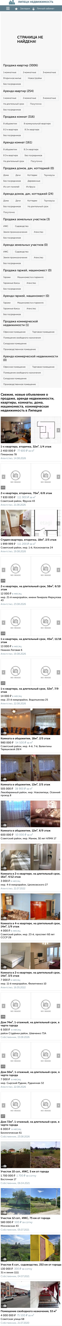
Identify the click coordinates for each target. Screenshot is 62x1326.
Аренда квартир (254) (18, 91)
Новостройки (35, 78)
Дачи (18, 175)
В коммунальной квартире (37, 124)
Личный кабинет (45, 8)
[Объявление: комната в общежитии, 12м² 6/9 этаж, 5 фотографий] (30, 827)
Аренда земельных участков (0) (25, 244)
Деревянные (34, 181)
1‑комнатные (9, 72)
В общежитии (10, 124)
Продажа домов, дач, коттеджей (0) (28, 168)
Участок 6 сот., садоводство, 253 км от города (31, 1265)
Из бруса (30, 187)
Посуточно (35, 104)
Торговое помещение (43, 332)
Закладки (25, 8)
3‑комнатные (49, 72)
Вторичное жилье (12, 78)
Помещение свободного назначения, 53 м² (29, 1311)
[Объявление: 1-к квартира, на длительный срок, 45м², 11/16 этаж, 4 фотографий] (16, 635)
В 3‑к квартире (32, 130)
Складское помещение (14, 344)
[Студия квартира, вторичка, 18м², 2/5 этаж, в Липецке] (16, 536)
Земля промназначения (15, 232)
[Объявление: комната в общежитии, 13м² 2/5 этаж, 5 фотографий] (30, 781)
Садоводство (21, 226)
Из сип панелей (11, 187)
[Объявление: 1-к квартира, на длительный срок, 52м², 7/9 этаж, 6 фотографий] (16, 685)
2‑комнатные (29, 72)
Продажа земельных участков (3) (26, 219)
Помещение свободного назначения (22, 338)
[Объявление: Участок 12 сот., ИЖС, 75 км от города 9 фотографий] (30, 1214)
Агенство (38, 232)
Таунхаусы (49, 175)
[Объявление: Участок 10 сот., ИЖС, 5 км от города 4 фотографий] (30, 1168)
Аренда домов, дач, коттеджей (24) (28, 193)
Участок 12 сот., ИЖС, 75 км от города (25, 1218)
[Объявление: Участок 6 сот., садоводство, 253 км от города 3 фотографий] (30, 1261)
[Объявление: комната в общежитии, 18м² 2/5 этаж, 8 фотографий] (30, 735)
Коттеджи (32, 175)
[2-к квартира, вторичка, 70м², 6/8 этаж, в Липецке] (16, 489)
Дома (6, 175)
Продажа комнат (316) (19, 116)
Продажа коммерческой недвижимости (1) (20, 323)
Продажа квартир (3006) (20, 65)
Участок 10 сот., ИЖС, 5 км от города (25, 1171)
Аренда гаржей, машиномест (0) (26, 296)
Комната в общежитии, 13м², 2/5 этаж (25, 784)
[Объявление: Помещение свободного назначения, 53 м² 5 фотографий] (30, 1307)
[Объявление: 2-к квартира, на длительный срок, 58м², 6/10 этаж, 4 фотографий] (16, 583)
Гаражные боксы (11, 283)
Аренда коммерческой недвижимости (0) (30, 358)
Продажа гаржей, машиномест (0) (27, 270)
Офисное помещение (14, 332)
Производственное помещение (19, 349)
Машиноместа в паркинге (30, 277)
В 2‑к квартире (10, 130)
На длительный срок (13, 104)
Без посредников (12, 84)
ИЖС (5, 226)
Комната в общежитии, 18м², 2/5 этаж (25, 738)
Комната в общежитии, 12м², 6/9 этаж (26, 830)
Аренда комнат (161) (17, 142)
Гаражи (7, 277)
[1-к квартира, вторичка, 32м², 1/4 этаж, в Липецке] (16, 443)
